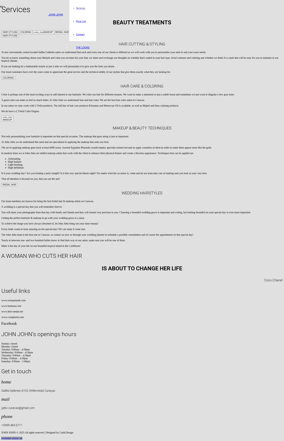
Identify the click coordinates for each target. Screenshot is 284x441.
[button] (11, 438)
